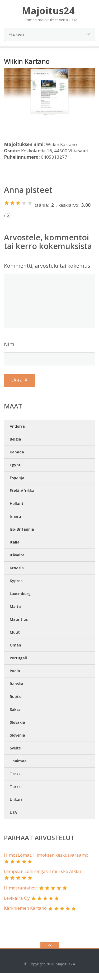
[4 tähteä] (24, 203)
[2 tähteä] (12, 203)
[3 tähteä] (18, 203)
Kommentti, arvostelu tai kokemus (47, 265)
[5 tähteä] (29, 203)
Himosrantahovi (21, 888)
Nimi (10, 344)
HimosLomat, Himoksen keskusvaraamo (46, 855)
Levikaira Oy (17, 898)
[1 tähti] (6, 203)
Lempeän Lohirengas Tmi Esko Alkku (42, 871)
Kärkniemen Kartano (25, 908)
